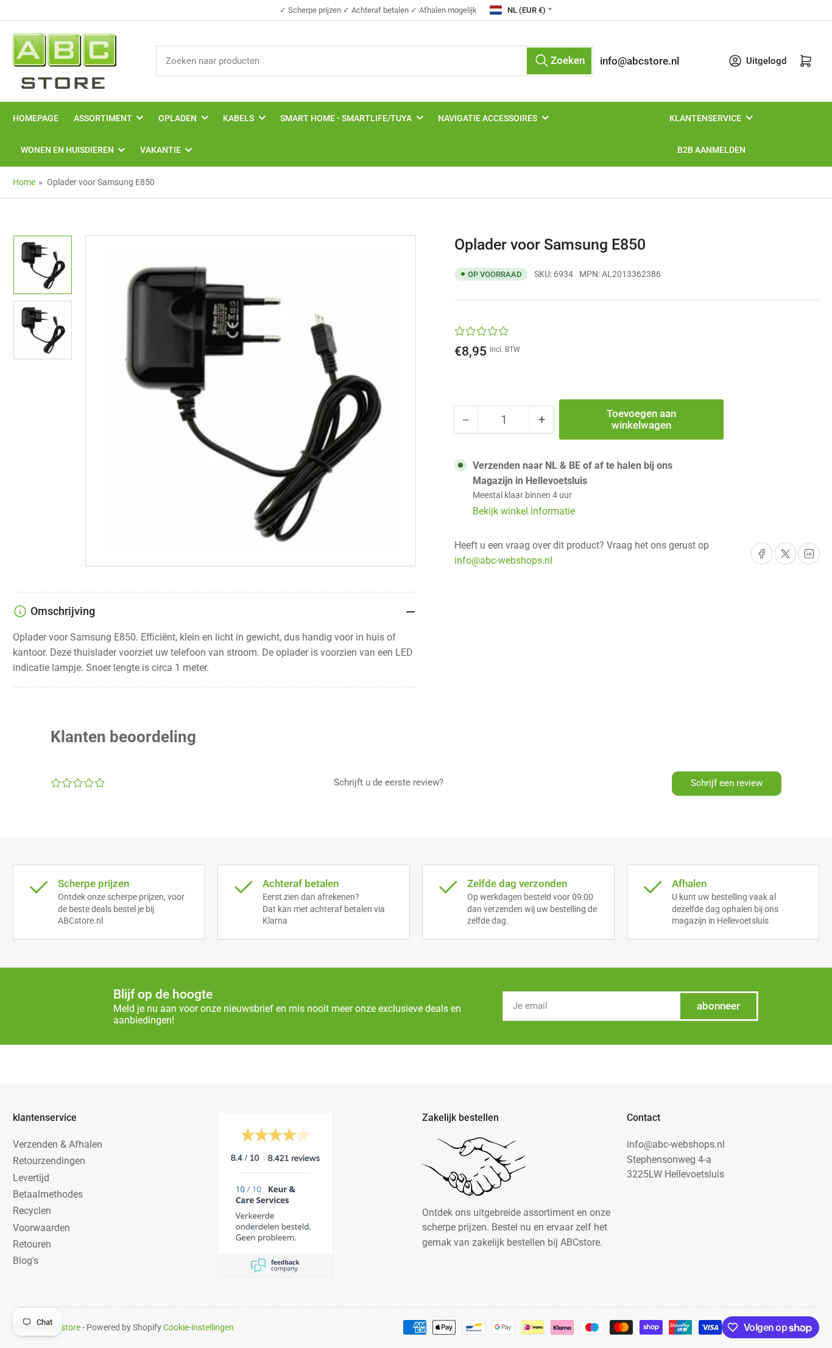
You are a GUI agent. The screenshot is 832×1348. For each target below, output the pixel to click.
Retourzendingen (49, 1161)
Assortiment (103, 118)
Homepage (35, 118)
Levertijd (31, 1178)
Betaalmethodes (48, 1194)
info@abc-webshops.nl (503, 560)
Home (24, 182)
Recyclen (32, 1210)
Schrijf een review (727, 783)
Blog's (25, 1260)
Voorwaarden (41, 1228)
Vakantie (160, 150)
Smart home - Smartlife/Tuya (346, 118)
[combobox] (375, 60)
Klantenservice (705, 118)
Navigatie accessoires (487, 118)
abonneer (718, 1006)
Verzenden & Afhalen (57, 1144)
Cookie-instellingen (198, 1327)
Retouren (32, 1244)
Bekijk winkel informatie (524, 511)
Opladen (177, 118)
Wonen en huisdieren (67, 150)
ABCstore (62, 1327)
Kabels (238, 118)
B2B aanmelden (711, 150)
